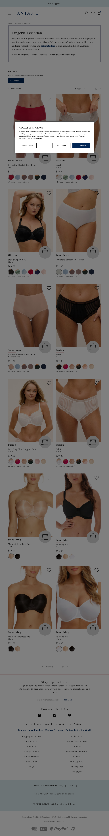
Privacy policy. (37, 138)
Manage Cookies (27, 145)
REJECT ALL (61, 145)
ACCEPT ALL (81, 145)
